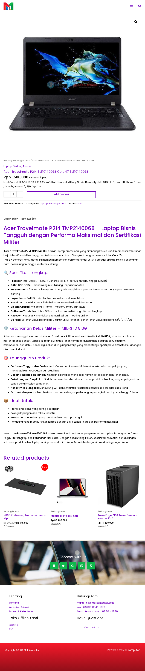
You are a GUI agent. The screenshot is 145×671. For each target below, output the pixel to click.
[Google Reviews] (72, 565)
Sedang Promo (21, 160)
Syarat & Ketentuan (21, 611)
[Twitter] (63, 565)
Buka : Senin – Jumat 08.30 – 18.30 (97, 611)
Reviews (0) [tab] (28, 219)
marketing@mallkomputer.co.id (95, 603)
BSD (11, 629)
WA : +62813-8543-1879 (91, 607)
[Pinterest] (91, 565)
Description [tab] (11, 219)
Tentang (14, 603)
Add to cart (61, 194)
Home (7, 160)
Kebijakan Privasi (19, 607)
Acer (79, 203)
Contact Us (91, 627)
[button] (139, 6)
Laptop (8, 166)
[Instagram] (81, 565)
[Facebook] (54, 565)
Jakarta (13, 625)
